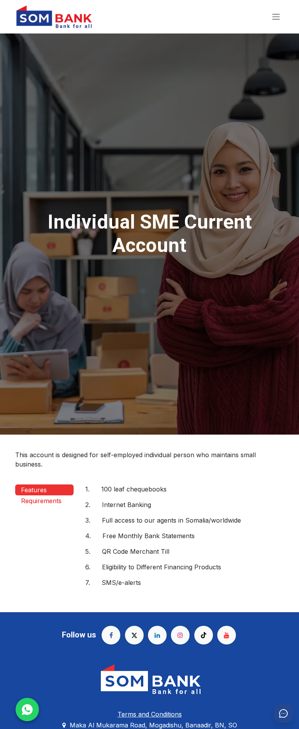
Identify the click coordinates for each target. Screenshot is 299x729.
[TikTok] (203, 635)
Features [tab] (34, 490)
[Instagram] (180, 635)
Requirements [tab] (41, 501)
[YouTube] (226, 635)
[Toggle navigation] (276, 17)
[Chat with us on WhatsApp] (27, 709)
